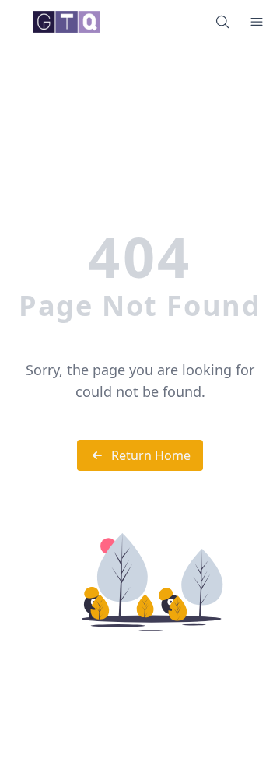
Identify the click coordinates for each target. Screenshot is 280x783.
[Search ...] (222, 22)
